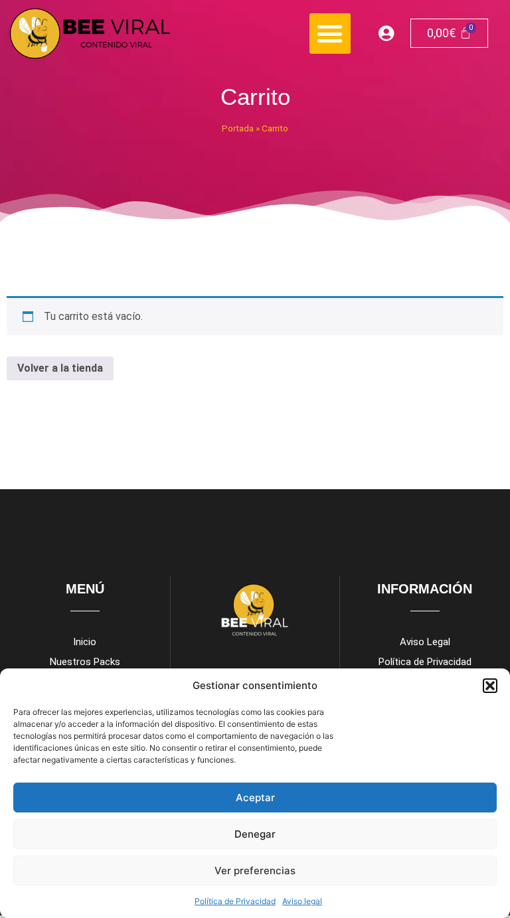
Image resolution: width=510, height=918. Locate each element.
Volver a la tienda (60, 368)
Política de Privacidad (235, 901)
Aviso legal (302, 901)
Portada (238, 128)
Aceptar (255, 797)
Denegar (255, 834)
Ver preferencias (255, 870)
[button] (490, 685)
